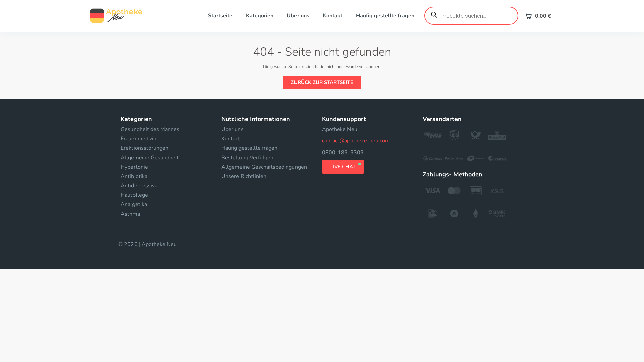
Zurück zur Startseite (322, 82)
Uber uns (298, 15)
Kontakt (332, 15)
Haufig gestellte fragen (385, 15)
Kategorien (259, 15)
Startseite (220, 15)
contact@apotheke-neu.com (356, 140)
